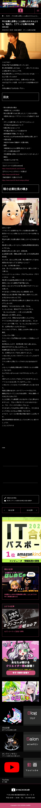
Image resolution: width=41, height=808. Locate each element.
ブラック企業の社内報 (29, 30)
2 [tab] (19, 588)
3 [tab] (21, 588)
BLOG (11, 30)
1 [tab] (17, 588)
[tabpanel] (20, 586)
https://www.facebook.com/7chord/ (13, 168)
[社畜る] (20, 10)
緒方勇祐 (13, 498)
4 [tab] (23, 588)
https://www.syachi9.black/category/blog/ (15, 180)
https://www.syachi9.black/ (10, 174)
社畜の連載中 (18, 30)
